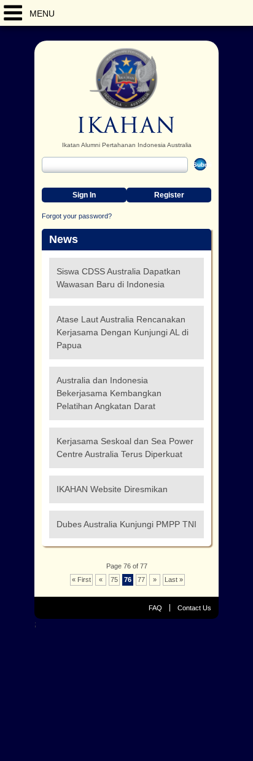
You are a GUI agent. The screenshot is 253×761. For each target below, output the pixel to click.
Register (169, 195)
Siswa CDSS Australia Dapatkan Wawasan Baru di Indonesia (118, 277)
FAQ (155, 608)
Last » (174, 579)
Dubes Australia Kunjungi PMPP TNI (126, 524)
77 (141, 579)
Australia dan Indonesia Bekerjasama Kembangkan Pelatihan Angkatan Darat (109, 393)
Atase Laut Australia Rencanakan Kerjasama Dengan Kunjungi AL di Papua (122, 332)
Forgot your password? (77, 216)
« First (81, 579)
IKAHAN (126, 90)
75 (114, 579)
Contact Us (194, 608)
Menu (42, 13)
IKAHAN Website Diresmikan (112, 489)
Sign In (84, 195)
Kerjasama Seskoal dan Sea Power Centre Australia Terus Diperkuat (124, 447)
